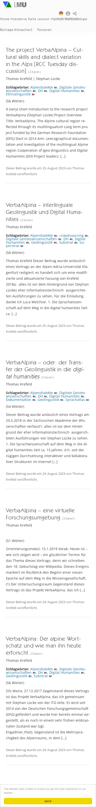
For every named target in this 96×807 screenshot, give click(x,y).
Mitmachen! (23, 30)
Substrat (66, 242)
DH (40, 90)
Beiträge (6, 30)
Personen (44, 30)
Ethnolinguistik (18, 94)
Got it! (48, 801)
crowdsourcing (71, 235)
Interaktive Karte (23, 19)
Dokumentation (18, 399)
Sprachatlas (75, 399)
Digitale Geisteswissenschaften (31, 239)
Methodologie (76, 19)
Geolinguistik (42, 242)
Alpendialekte (41, 87)
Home (5, 19)
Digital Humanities (64, 90)
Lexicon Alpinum (51, 19)
